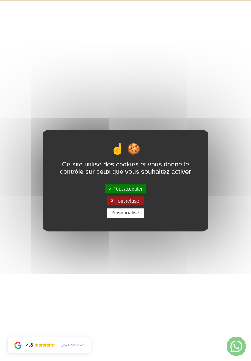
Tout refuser (127, 200)
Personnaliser (126, 213)
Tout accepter (127, 189)
